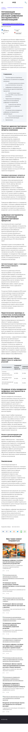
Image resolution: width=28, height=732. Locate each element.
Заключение (9, 120)
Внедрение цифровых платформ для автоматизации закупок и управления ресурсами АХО (13, 562)
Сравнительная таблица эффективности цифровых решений (13, 106)
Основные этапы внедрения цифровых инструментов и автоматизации (12, 112)
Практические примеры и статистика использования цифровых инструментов (12, 100)
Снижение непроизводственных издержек (13, 24)
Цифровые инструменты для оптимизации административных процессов (13, 89)
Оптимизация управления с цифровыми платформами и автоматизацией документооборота (14, 685)
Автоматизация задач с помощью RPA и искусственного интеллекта (14, 95)
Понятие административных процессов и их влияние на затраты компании (13, 79)
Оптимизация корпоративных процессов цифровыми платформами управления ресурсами (12, 626)
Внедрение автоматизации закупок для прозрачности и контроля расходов (13, 704)
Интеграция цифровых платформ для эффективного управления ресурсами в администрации (13, 646)
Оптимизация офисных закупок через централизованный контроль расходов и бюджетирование (14, 665)
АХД (14, 2)
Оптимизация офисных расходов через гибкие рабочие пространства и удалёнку (14, 605)
